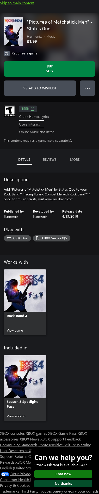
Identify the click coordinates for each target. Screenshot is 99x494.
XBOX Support (52, 438)
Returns (20, 456)
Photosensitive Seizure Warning (64, 444)
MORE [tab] (75, 159)
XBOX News (29, 438)
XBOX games (36, 433)
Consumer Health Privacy (21, 479)
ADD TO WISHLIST (42, 88)
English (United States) (18, 467)
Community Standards (18, 444)
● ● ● (87, 88)
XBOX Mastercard (29, 462)
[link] (25, 302)
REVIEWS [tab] (49, 159)
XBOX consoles (12, 433)
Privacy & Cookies (15, 485)
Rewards (7, 462)
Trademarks (9, 491)
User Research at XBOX (19, 450)
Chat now (63, 474)
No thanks (63, 483)
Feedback (73, 438)
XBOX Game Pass (62, 433)
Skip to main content (17, 2)
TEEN (26, 109)
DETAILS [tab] (24, 159)
